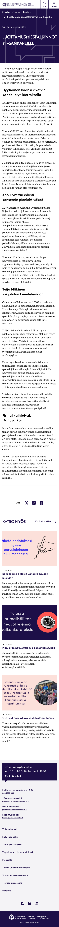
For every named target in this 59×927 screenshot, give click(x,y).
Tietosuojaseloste (12, 883)
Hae (44, 6)
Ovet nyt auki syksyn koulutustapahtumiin (28, 718)
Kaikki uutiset (44, 522)
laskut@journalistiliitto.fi (12, 818)
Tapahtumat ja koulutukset (17, 852)
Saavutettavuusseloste (15, 875)
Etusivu (6, 12)
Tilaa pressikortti (12, 845)
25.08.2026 (6, 570)
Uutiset (6, 27)
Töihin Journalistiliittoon (16, 868)
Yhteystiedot (9, 829)
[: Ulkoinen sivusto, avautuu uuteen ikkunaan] (26, 503)
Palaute (6, 891)
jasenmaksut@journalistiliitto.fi (15, 801)
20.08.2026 (6, 644)
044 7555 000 (8, 793)
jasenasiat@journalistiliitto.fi (14, 810)
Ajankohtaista (23, 12)
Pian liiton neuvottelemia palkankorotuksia (28, 648)
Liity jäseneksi (10, 837)
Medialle (7, 860)
